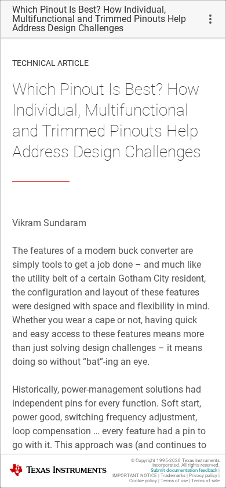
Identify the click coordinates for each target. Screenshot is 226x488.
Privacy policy (203, 475)
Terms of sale (205, 480)
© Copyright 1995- (156, 460)
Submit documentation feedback (184, 470)
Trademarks (173, 475)
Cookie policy (143, 480)
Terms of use (174, 480)
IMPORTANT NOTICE (134, 475)
